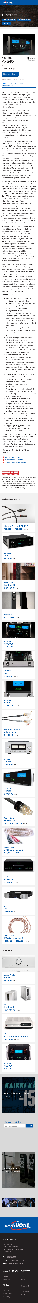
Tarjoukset (7, 1280)
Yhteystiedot (8, 1290)
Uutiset (5, 1276)
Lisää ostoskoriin (10, 74)
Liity (30, 1125)
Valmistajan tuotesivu (13, 457)
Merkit (23, 1280)
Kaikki (23, 1276)
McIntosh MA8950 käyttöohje (16, 462)
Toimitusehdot (8, 1293)
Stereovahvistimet (24, 20)
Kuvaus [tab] (5, 83)
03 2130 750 (11, 1257)
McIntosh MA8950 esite (14, 460)
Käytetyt (24, 1286)
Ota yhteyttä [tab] (17, 83)
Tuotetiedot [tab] (7, 86)
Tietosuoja (7, 1297)
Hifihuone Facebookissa (14, 1263)
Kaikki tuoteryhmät (9, 20)
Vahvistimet (6, 23)
